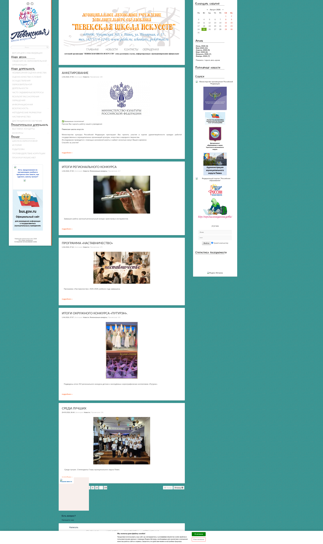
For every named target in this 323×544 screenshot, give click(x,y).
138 (105, 488)
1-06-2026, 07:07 (68, 317)
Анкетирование (75, 73)
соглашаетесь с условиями (156, 537)
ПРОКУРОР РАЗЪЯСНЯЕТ (24, 158)
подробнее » (67, 153)
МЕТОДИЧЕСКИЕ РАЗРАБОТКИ (26, 113)
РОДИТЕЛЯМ (18, 149)
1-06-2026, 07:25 (68, 171)
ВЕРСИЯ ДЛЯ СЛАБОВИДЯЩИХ (27, 53)
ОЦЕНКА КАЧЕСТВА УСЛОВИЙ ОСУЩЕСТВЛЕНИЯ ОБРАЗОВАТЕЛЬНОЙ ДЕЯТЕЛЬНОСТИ (26, 82)
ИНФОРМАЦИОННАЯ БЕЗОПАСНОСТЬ (30, 106)
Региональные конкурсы (98, 171)
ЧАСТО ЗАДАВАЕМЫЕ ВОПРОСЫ (28, 92)
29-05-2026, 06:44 (68, 412)
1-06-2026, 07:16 (68, 247)
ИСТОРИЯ (17, 145)
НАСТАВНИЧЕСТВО (21, 117)
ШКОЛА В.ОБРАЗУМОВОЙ (24, 141)
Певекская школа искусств (73, 129)
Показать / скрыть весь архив (208, 60)
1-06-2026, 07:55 (68, 77)
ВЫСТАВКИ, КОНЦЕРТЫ (23, 129)
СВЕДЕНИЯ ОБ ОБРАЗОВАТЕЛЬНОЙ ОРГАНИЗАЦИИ (30, 63)
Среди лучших (74, 408)
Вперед (178, 488)
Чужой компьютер (220, 243)
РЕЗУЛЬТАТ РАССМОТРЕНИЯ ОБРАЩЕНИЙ (25, 98)
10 (97, 488)
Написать (73, 527)
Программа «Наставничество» (87, 243)
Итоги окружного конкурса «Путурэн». (95, 313)
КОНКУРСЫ (30, 133)
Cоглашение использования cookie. (25, 241)
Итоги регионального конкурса (89, 167)
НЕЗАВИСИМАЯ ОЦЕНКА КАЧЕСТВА (29, 73)
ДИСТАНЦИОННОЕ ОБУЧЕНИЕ (27, 121)
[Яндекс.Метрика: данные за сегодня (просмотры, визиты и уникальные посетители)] (215, 273)
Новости (86, 77)
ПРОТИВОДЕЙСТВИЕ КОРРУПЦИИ (28, 154)
